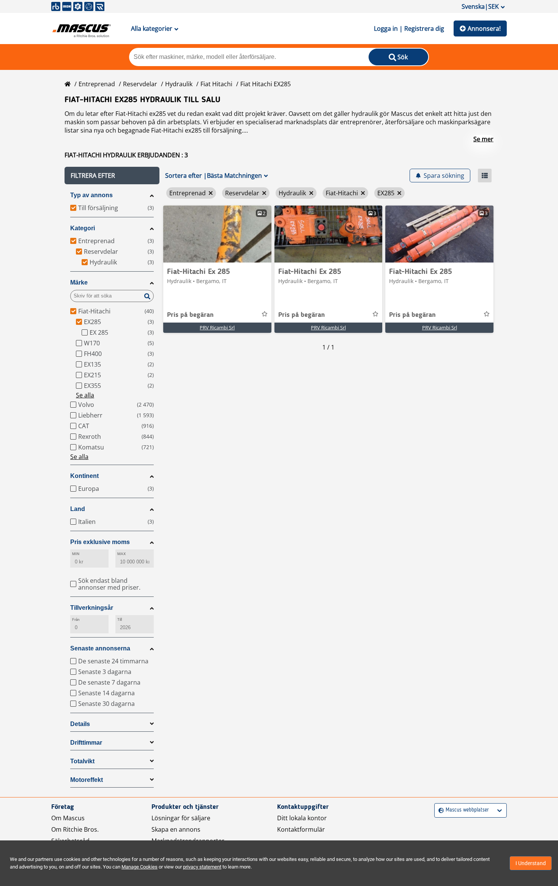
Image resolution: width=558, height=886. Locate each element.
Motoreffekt (86, 780)
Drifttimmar (86, 742)
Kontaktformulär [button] (301, 829)
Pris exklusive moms (100, 542)
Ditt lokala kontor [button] (302, 818)
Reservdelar (140, 84)
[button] (112, 175)
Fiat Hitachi (216, 84)
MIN (75, 554)
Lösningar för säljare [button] (180, 818)
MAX (121, 554)
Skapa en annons (175, 829)
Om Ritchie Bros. (75, 829)
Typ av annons (91, 195)
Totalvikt (82, 761)
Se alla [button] (85, 395)
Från (76, 619)
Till (119, 619)
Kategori (82, 228)
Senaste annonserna (100, 648)
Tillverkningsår (91, 607)
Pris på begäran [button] (190, 315)
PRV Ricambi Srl (217, 327)
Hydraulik (178, 84)
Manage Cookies (139, 867)
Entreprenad (97, 84)
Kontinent (84, 476)
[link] (217, 234)
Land (77, 509)
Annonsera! (484, 28)
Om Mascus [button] (68, 818)
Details (80, 724)
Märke (79, 282)
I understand (530, 863)
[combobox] (439, 810)
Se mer (483, 139)
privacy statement (202, 867)
